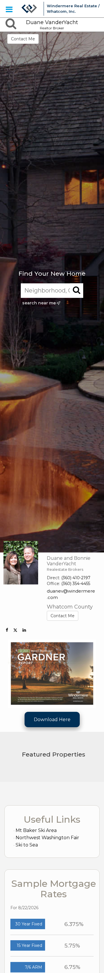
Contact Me (23, 38)
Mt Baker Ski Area (36, 830)
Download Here (52, 719)
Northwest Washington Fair (47, 837)
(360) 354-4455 (75, 583)
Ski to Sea (27, 845)
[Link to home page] (29, 8)
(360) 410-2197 (75, 577)
